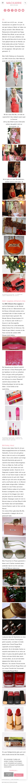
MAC (7, 438)
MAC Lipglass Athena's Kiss (13, 301)
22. (3, 19)
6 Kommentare (18, 437)
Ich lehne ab (8, 774)
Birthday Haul (8, 445)
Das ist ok (18, 775)
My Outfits (16, 295)
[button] (2, 2)
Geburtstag (9, 295)
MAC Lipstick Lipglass (14, 438)
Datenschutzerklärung (9, 782)
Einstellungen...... (13, 770)
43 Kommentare (18, 294)
